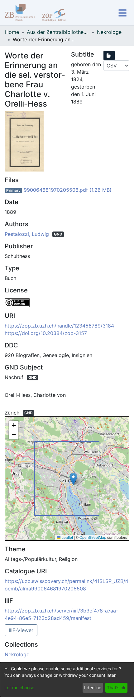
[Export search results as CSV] (109, 55)
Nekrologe (109, 32)
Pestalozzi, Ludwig (27, 234)
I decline (92, 687)
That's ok (116, 687)
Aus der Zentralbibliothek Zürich (58, 32)
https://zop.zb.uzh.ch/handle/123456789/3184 (59, 326)
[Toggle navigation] (122, 13)
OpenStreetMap (92, 537)
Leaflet (66, 537)
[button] (73, 479)
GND (58, 234)
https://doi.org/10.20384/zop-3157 (46, 333)
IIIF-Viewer (21, 630)
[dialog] (67, 679)
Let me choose (19, 687)
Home (12, 32)
